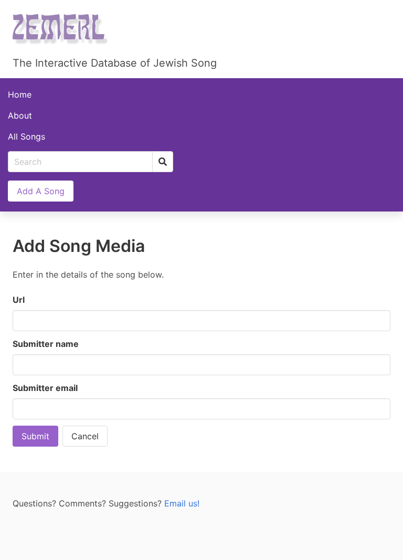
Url (19, 299)
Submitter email (45, 388)
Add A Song (41, 191)
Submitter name (46, 344)
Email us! (181, 503)
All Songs (26, 136)
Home (19, 94)
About (20, 115)
